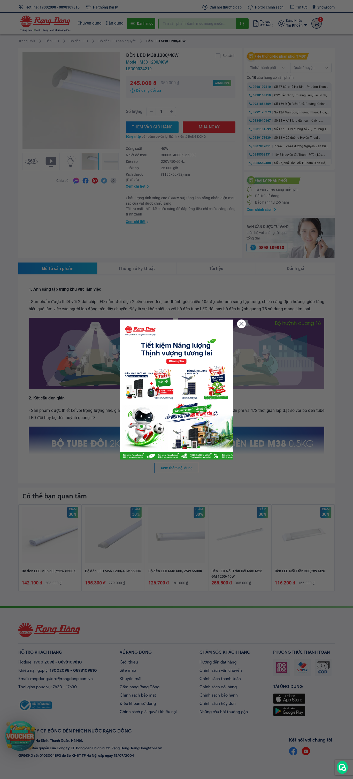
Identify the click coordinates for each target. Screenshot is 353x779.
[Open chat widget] (342, 767)
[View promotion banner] (176, 389)
